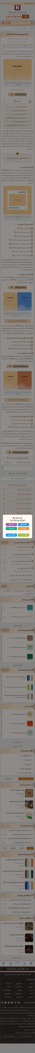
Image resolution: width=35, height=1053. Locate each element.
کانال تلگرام (24, 524)
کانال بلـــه (11, 528)
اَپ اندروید (22, 535)
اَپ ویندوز (10, 535)
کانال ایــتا (23, 528)
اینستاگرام (11, 524)
